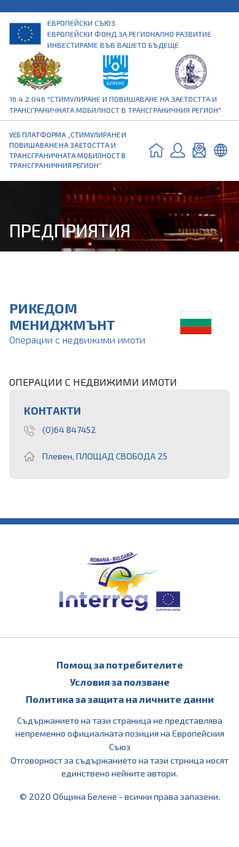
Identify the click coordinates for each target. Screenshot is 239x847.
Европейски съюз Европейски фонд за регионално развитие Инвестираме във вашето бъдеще (129, 33)
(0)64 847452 (69, 429)
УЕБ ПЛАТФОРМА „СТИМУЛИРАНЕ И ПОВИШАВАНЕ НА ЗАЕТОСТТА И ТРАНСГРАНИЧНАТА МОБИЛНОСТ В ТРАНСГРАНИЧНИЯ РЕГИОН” (67, 150)
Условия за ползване (120, 682)
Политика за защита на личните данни (120, 699)
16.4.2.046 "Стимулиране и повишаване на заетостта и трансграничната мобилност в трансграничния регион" (115, 104)
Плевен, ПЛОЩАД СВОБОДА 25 (104, 456)
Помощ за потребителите (119, 664)
